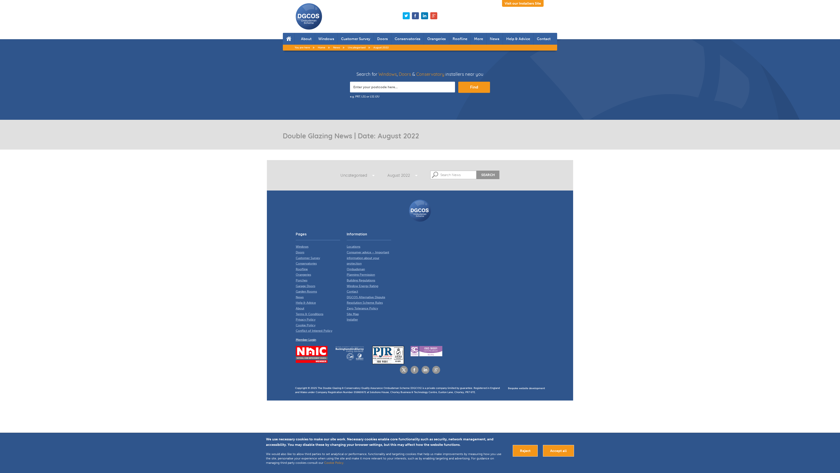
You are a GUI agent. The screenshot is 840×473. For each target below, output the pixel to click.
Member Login (306, 340)
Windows (326, 39)
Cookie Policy (305, 325)
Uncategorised (353, 175)
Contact (544, 39)
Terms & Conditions (309, 314)
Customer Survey (355, 39)
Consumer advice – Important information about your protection (368, 258)
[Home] (288, 39)
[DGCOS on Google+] (433, 15)
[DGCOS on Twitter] (406, 15)
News (494, 39)
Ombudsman (356, 269)
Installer (352, 319)
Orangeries (436, 39)
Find (474, 87)
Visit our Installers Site (523, 3)
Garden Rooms (306, 291)
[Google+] (436, 370)
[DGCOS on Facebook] (415, 15)
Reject (525, 451)
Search (488, 175)
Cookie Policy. (334, 463)
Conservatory (430, 74)
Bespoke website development (526, 388)
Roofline (460, 39)
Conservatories (407, 39)
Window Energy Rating (362, 286)
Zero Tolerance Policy (362, 308)
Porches (301, 280)
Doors (382, 39)
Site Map (353, 314)
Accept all (558, 451)
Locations (353, 247)
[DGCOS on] (424, 15)
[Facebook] (414, 370)
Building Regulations (361, 280)
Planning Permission (361, 275)
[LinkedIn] (425, 370)
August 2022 (398, 175)
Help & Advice (518, 39)
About (306, 39)
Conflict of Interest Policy (314, 331)
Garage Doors (305, 286)
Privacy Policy (305, 319)
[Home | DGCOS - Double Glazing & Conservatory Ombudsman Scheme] (309, 16)
